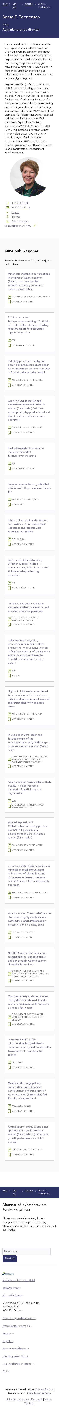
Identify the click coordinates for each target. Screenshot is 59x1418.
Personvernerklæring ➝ (15, 1349)
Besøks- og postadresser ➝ (19, 1318)
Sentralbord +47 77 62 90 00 (18, 1280)
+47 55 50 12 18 (21, 208)
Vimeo (48, 1399)
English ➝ (7, 1341)
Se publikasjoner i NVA (18, 226)
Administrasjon (20, 221)
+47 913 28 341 (20, 203)
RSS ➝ (5, 1371)
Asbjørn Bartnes (44, 1389)
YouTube (29, 1403)
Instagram (23, 1399)
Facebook (37, 1399)
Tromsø (16, 217)
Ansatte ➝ (8, 1333)
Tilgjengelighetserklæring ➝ (18, 1364)
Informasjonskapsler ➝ (15, 1356)
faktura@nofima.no (12, 1295)
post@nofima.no (11, 1288)
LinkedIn (11, 1399)
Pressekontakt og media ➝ (17, 1326)
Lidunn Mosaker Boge (38, 1393)
